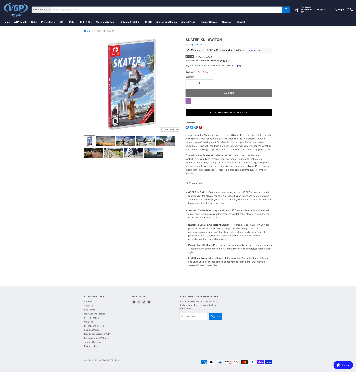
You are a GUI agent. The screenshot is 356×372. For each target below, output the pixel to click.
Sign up (252, 50)
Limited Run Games (166, 22)
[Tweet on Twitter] (191, 127)
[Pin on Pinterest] (200, 127)
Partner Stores (209, 22)
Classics (226, 22)
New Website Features (95, 314)
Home (6, 22)
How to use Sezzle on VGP (97, 334)
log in (261, 50)
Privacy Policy (91, 346)
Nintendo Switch (105, 22)
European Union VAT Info (96, 338)
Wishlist (241, 22)
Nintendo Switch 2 (130, 22)
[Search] (286, 10)
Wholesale (89, 322)
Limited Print (188, 22)
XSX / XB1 (85, 22)
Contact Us (89, 301)
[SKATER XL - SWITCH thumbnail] (89, 141)
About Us (88, 305)
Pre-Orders (47, 22)
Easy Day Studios (197, 44)
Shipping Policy (91, 330)
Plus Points (89, 310)
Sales (34, 22)
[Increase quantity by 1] (209, 83)
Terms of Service (92, 342)
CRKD (148, 22)
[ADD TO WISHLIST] (188, 101)
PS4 (61, 22)
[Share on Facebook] (187, 127)
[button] (229, 60)
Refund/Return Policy (94, 326)
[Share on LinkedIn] (196, 127)
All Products (20, 22)
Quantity (190, 77)
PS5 (71, 22)
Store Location (91, 318)
